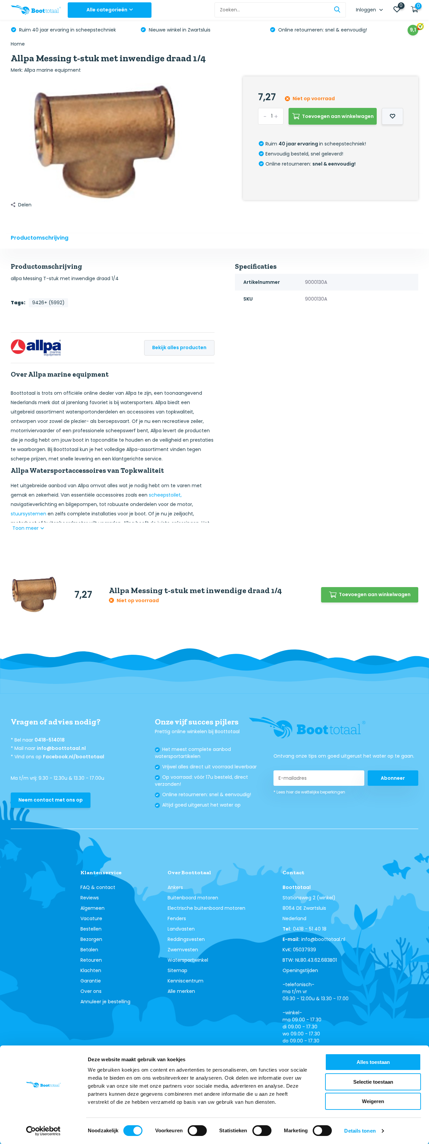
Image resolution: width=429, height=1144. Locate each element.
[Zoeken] (337, 9)
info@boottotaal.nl (61, 748)
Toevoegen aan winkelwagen (338, 116)
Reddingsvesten (186, 939)
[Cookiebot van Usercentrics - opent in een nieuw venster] (43, 1131)
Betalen (89, 949)
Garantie (90, 980)
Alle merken (181, 991)
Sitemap (177, 970)
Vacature (91, 918)
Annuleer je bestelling (105, 1001)
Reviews (89, 897)
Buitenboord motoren (193, 897)
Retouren (91, 960)
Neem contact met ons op (50, 800)
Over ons (91, 991)
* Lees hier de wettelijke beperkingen (309, 792)
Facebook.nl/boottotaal (73, 756)
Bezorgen (91, 939)
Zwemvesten (183, 949)
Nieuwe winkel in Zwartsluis (178, 29)
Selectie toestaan (373, 1082)
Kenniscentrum (185, 980)
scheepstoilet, (165, 495)
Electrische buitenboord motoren (206, 908)
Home (18, 44)
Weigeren (373, 1101)
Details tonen (359, 1131)
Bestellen (91, 929)
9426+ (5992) (48, 302)
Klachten (90, 970)
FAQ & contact (97, 887)
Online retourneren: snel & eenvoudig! (322, 29)
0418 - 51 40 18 (309, 929)
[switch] (197, 1130)
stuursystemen (28, 513)
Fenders (177, 918)
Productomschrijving (39, 238)
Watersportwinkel (188, 960)
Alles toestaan (373, 1062)
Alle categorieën (106, 9)
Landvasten (181, 929)
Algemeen (92, 908)
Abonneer (393, 778)
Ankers (175, 887)
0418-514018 (50, 740)
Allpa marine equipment (52, 70)
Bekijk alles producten (179, 347)
